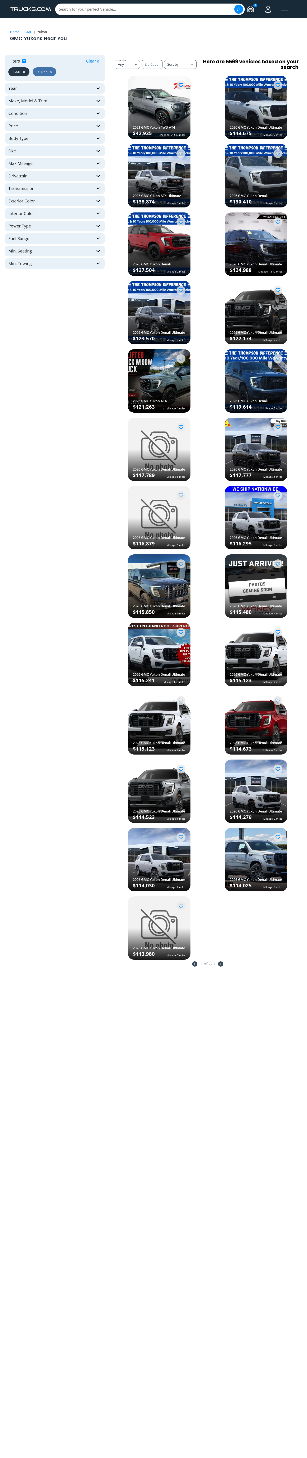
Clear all (93, 61)
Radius (122, 60)
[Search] (238, 9)
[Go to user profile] (268, 9)
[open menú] (285, 9)
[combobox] (180, 64)
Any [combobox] (121, 64)
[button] (18, 71)
